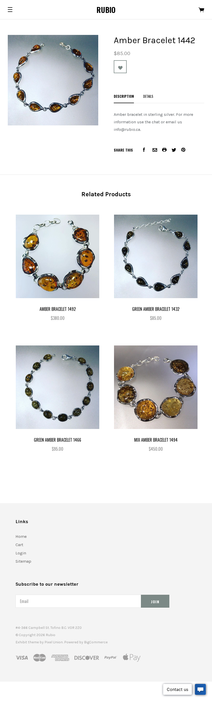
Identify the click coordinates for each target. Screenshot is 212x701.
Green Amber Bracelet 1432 (155, 309)
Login (21, 553)
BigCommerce (96, 642)
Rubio (106, 9)
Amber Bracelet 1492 (58, 309)
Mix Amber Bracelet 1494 (156, 440)
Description (124, 96)
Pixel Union (53, 642)
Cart (19, 544)
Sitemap (23, 561)
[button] (10, 10)
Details (148, 96)
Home (21, 536)
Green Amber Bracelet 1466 (57, 440)
